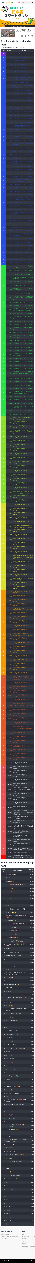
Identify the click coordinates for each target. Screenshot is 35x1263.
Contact (24, 1241)
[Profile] (25, 36)
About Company (5, 1234)
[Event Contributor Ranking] (22, 36)
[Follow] (32, 36)
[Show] (29, 36)
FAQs (23, 1234)
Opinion (24, 1243)
